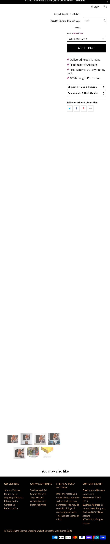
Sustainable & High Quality (83, 93)
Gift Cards (76, 21)
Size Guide (78, 33)
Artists (75, 14)
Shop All (57, 14)
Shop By (65, 14)
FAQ (69, 21)
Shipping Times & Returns (82, 86)
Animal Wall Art (38, 501)
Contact (77, 27)
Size (75, 33)
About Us (54, 21)
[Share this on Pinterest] (84, 108)
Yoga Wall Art (37, 497)
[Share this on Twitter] (70, 108)
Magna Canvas (19, 530)
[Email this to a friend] (91, 108)
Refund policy (11, 493)
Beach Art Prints (38, 504)
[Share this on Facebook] (77, 108)
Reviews (62, 21)
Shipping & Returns (13, 497)
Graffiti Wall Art (38, 493)
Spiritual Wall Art (38, 490)
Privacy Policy (11, 501)
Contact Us (9, 504)
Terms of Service (12, 490)
